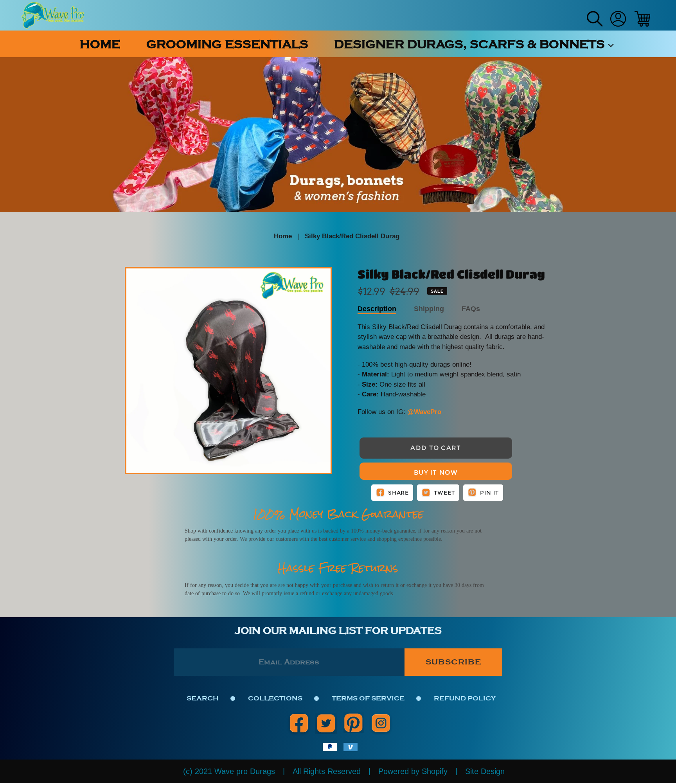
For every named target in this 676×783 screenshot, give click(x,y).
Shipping (429, 309)
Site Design (485, 771)
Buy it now (436, 472)
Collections (275, 698)
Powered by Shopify (413, 771)
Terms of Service (368, 698)
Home (283, 236)
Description (377, 309)
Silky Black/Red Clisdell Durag (352, 236)
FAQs (471, 309)
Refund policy (465, 698)
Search (203, 698)
